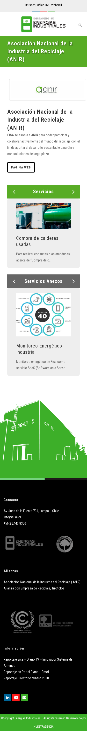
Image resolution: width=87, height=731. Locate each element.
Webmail (56, 5)
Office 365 (43, 5)
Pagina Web (21, 167)
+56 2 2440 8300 (15, 523)
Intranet (30, 5)
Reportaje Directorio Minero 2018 (26, 678)
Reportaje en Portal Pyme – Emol (26, 672)
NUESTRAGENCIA (43, 726)
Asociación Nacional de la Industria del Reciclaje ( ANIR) (42, 582)
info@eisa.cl (12, 517)
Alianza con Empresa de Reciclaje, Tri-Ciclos (34, 588)
